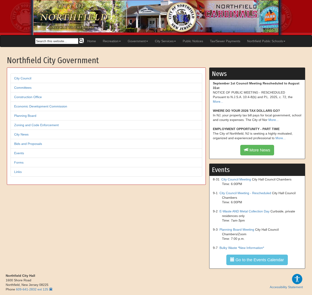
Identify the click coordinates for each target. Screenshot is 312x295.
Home (91, 41)
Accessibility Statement (286, 287)
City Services (164, 41)
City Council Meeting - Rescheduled (245, 193)
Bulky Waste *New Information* (241, 248)
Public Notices (193, 41)
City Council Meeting (236, 179)
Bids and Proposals (28, 144)
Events (19, 153)
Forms (19, 162)
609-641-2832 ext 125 (32, 289)
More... (218, 101)
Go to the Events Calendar (259, 260)
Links (18, 172)
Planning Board (25, 115)
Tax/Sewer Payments (225, 41)
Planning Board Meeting (236, 229)
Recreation (111, 41)
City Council (22, 78)
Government (137, 41)
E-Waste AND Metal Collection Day (244, 211)
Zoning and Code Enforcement (36, 125)
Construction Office (28, 97)
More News (259, 150)
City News (21, 134)
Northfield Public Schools (265, 41)
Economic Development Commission (40, 106)
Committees (23, 87)
